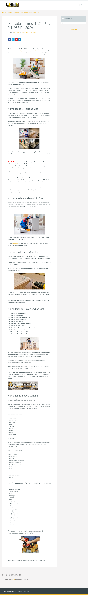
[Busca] (80, 3)
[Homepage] (13, 5)
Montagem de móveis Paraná (29, 32)
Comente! (16, 32)
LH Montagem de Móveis (9, 591)
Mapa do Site (74, 29)
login (13, 579)
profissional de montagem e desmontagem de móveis (24, 51)
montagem (15, 243)
